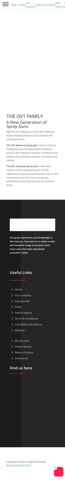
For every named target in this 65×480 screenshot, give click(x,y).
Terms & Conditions (26, 318)
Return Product (24, 352)
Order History (23, 346)
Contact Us (21, 358)
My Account (22, 340)
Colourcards (22, 301)
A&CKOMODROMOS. (20, 465)
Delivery (20, 330)
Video (18, 307)
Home (18, 289)
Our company (23, 295)
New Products (23, 312)
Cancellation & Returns (28, 324)
